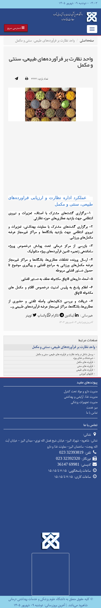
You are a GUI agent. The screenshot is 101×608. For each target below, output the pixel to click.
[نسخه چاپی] (26, 79)
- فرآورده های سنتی (86, 366)
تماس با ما (91, 412)
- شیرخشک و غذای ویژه (84, 358)
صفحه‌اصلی (87, 40)
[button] (16, 28)
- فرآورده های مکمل (86, 362)
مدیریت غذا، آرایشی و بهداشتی (80, 396)
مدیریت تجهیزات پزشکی (84, 402)
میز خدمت (91, 407)
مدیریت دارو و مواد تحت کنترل (80, 391)
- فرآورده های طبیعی (85, 370)
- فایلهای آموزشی (87, 374)
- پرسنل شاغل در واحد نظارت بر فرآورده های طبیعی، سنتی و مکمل (65, 354)
